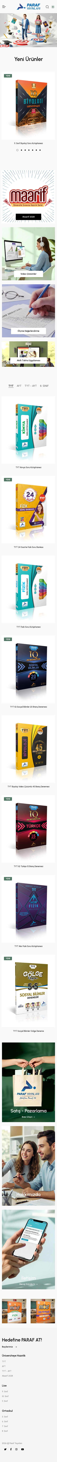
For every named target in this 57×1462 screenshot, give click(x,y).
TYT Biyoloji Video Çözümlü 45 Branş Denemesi (28, 786)
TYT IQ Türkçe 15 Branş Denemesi (28, 866)
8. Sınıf (5, 1431)
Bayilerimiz (7, 1346)
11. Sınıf (5, 1401)
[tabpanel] (28, 108)
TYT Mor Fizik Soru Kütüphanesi (28, 946)
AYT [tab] (19, 385)
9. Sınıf (5, 1391)
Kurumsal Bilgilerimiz (27, 1200)
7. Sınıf (5, 1426)
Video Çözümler (28, 274)
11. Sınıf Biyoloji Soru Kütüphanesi (28, 143)
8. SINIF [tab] (44, 385)
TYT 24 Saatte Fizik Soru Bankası (28, 547)
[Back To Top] (49, 1454)
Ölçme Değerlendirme (28, 331)
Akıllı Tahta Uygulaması (28, 360)
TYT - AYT (6, 1371)
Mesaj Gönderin (27, 1284)
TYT (4, 1361)
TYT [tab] (11, 385)
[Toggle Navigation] (4, 6)
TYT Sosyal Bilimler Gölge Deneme (28, 1031)
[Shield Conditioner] (28, 105)
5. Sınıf (5, 1417)
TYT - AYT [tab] (31, 385)
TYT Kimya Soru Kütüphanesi (28, 467)
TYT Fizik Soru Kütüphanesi (28, 627)
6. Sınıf (5, 1421)
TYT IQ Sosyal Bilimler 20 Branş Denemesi (28, 707)
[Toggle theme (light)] (53, 7)
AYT (4, 1366)
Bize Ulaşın (27, 1117)
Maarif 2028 (28, 217)
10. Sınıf (5, 1396)
